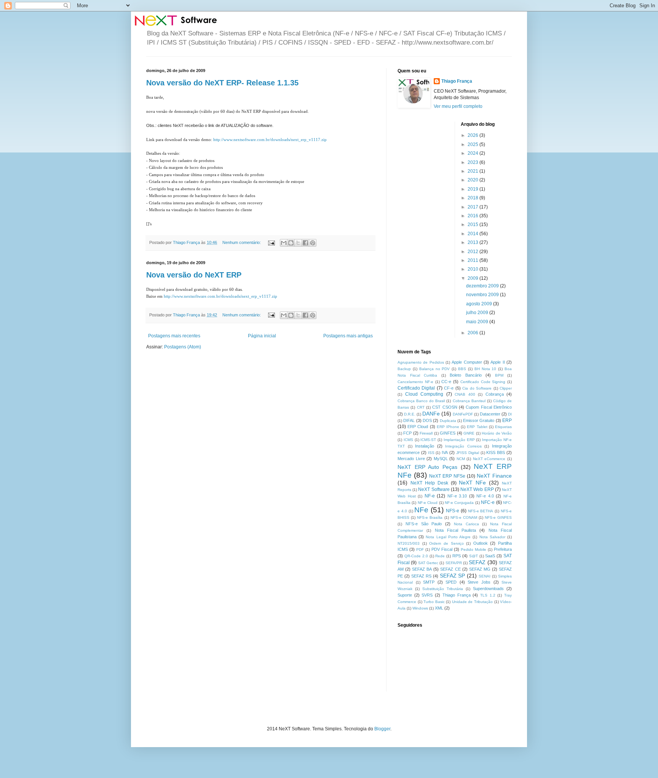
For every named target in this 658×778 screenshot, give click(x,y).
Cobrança (495, 394)
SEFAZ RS (421, 576)
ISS (431, 453)
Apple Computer (467, 362)
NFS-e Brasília (429, 517)
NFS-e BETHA (481, 511)
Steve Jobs (479, 582)
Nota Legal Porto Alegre (448, 537)
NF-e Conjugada (459, 502)
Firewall (426, 433)
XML (439, 608)
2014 (473, 233)
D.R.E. (409, 414)
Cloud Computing (424, 394)
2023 (473, 162)
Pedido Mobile (473, 549)
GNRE (468, 433)
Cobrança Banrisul (469, 401)
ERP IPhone (448, 427)
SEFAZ (477, 562)
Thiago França (456, 81)
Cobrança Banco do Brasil (421, 401)
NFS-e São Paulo (424, 523)
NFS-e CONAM (463, 517)
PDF (420, 549)
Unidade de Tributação (472, 602)
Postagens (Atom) (182, 347)
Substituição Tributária (442, 589)
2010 (473, 269)
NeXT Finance (494, 476)
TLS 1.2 (487, 595)
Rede (440, 556)
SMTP (428, 582)
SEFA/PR (454, 563)
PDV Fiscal (441, 549)
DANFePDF (463, 414)
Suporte (405, 595)
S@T (473, 556)
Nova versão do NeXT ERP (193, 275)
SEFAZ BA (422, 569)
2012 (473, 251)
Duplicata (448, 421)
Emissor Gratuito (478, 420)
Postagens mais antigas (348, 335)
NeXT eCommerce (489, 459)
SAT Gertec (428, 563)
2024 (473, 153)
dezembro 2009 (483, 286)
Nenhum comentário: (242, 242)
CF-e (449, 388)
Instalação (424, 446)
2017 (473, 207)
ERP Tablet (477, 427)
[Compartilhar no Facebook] (305, 243)
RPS (456, 555)
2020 (473, 180)
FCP (407, 433)
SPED (451, 582)
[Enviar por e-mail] (283, 243)
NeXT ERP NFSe (447, 476)
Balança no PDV (434, 369)
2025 (473, 144)
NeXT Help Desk (429, 483)
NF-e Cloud (428, 502)
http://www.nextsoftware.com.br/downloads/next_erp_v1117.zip (270, 139)
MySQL (441, 458)
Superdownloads (488, 588)
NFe (421, 510)
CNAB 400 (465, 394)
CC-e (446, 381)
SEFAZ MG (479, 569)
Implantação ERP (459, 440)
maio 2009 (477, 321)
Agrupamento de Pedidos (421, 362)
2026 (473, 135)
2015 (473, 224)
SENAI (484, 576)
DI (510, 414)
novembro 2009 (483, 294)
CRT (421, 407)
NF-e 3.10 (457, 496)
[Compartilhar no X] (298, 243)
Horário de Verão (497, 433)
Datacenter (490, 414)
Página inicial (262, 335)
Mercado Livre (411, 458)
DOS (427, 420)
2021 (473, 171)
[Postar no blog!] (291, 243)
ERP (507, 420)
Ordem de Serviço (446, 543)
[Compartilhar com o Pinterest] (312, 243)
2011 (473, 260)
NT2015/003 (409, 543)
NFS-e (452, 510)
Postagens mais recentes (174, 335)
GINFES (447, 433)
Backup (404, 369)
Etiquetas (503, 427)
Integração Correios (463, 446)
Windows (420, 608)
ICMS (408, 440)
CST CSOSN (444, 407)
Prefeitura (503, 549)
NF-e (430, 496)
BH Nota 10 (485, 369)
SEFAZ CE (450, 569)
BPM (499, 375)
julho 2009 (477, 312)
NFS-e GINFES (498, 517)
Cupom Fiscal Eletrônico (489, 407)
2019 (473, 189)
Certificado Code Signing (483, 382)
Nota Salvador (492, 537)
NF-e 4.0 (485, 496)
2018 (473, 198)
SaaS (490, 555)
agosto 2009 (479, 303)
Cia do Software (477, 388)
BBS (462, 369)
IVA (445, 452)
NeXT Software (433, 489)
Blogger (382, 728)
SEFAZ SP (452, 576)
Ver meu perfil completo (458, 106)
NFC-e (488, 502)
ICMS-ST (428, 440)
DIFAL (409, 420)
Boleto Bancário (466, 375)
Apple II (497, 362)
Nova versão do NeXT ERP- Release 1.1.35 (222, 83)
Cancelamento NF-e (415, 382)
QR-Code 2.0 (416, 556)
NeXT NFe (472, 483)
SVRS (427, 595)
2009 (473, 278)
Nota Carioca (466, 524)
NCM (461, 459)
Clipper (506, 388)
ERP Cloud (417, 426)
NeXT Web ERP (477, 489)
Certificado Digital (416, 388)
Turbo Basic (434, 602)
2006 (473, 332)
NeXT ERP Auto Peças (427, 467)
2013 (473, 242)
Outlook (480, 543)
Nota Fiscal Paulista (455, 530)
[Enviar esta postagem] (271, 242)
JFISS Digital (467, 453)
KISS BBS (495, 452)
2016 (473, 215)
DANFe (431, 414)
